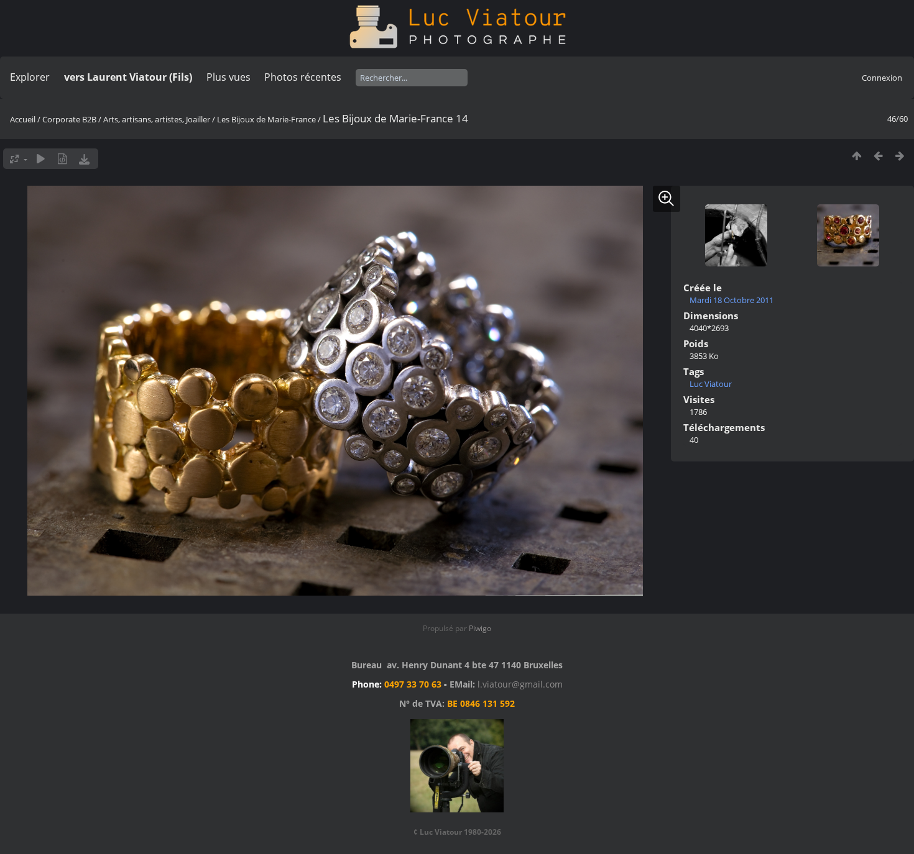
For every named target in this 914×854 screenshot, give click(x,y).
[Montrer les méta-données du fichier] (62, 159)
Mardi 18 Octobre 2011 (731, 300)
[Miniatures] (856, 155)
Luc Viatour (711, 383)
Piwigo (480, 628)
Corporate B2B (69, 119)
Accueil (22, 119)
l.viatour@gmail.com (520, 684)
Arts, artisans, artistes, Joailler (156, 119)
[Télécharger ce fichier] (84, 159)
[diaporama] (41, 159)
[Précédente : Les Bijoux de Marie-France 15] (878, 155)
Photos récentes (302, 77)
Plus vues (228, 77)
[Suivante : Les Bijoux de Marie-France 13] (900, 155)
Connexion (882, 77)
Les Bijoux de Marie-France (266, 119)
